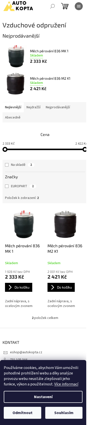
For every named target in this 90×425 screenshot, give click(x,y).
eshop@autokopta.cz (26, 352)
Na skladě (21, 164)
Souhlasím (64, 413)
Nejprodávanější (58, 107)
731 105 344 (18, 359)
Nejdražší (33, 107)
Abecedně (12, 117)
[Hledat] (53, 6)
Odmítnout (22, 413)
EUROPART (22, 186)
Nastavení (43, 397)
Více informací (66, 384)
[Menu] (79, 6)
